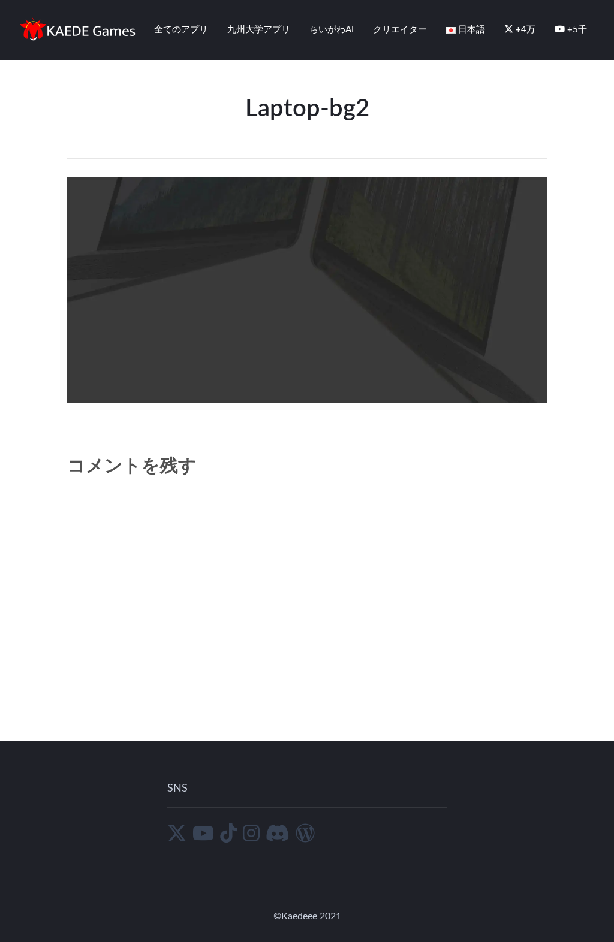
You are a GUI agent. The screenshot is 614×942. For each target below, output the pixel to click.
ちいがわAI (331, 29)
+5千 (576, 29)
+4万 (524, 29)
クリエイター (400, 29)
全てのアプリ (181, 29)
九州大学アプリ (258, 29)
